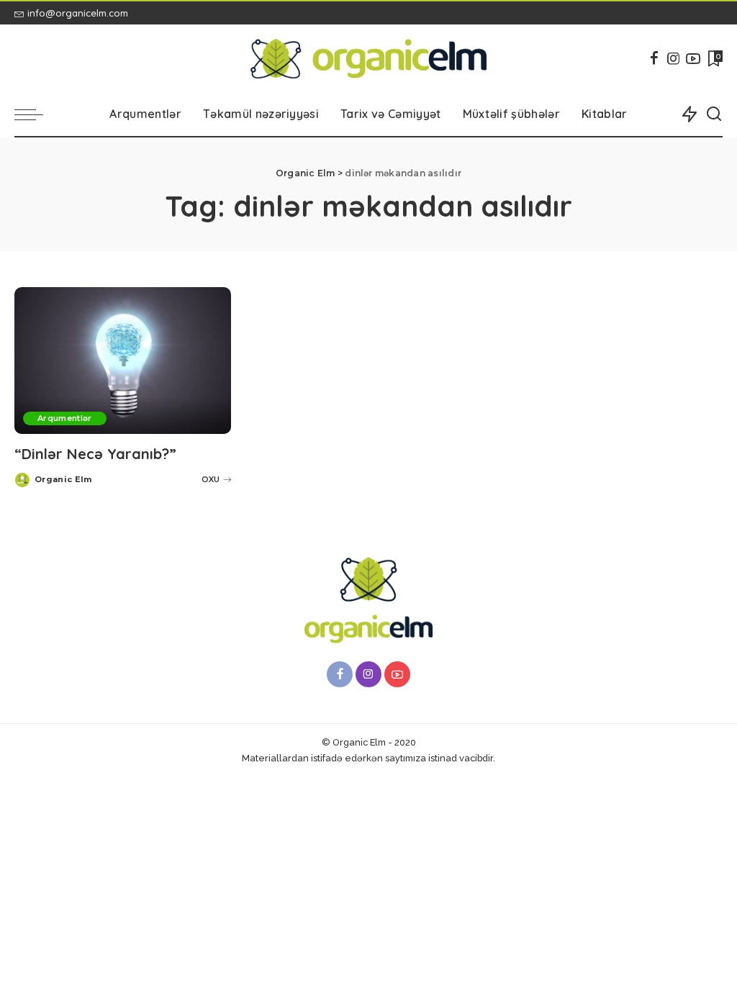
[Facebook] (654, 58)
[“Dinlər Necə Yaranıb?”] (122, 360)
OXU (211, 479)
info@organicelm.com (77, 13)
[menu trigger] (36, 114)
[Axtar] (714, 114)
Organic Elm (63, 479)
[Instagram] (673, 58)
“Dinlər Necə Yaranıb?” (95, 454)
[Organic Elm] (368, 58)
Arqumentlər (64, 418)
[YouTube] (693, 58)
